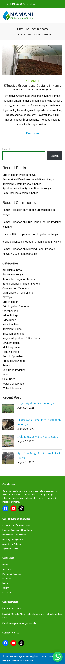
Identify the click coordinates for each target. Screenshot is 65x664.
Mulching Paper (11, 347)
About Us (6, 569)
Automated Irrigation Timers (18, 279)
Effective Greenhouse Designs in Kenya (32, 85)
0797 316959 (15, 608)
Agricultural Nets (12, 270)
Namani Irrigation (43, 89)
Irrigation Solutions (13, 333)
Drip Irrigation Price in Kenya (19, 174)
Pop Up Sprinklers (13, 356)
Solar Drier (8, 379)
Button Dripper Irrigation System (21, 283)
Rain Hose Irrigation (14, 370)
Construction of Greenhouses (16, 525)
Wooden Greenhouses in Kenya (43, 241)
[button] (58, 657)
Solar (5, 374)
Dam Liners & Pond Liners (17, 292)
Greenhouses (32, 81)
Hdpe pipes (9, 320)
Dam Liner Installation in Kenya (20, 193)
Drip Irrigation (10, 301)
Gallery (5, 588)
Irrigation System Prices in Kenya (21, 184)
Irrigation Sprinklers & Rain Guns (21, 338)
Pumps (6, 365)
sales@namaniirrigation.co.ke (22, 623)
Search (6, 149)
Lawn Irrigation (11, 342)
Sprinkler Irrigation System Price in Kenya (26, 188)
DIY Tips (7, 297)
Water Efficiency (11, 388)
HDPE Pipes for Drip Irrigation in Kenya (35, 234)
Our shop (6, 578)
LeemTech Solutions (23, 660)
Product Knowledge (14, 360)
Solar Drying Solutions (12, 544)
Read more (32, 133)
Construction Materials (15, 288)
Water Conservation (13, 383)
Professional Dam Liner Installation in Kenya (28, 179)
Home (5, 565)
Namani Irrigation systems (24, 34)
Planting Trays (10, 351)
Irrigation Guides (12, 329)
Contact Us (7, 592)
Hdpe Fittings (10, 315)
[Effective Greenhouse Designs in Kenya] (32, 60)
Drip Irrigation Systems (16, 306)
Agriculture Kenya (12, 274)
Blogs (5, 583)
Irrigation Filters (11, 324)
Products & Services (11, 574)
